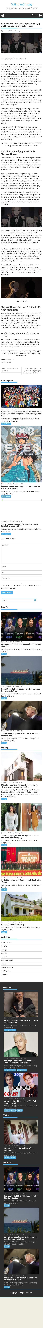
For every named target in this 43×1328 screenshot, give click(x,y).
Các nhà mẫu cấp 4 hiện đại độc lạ (10, 369)
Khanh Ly (17, 31)
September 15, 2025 (8, 409)
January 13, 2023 (10, 1018)
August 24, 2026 (7, 686)
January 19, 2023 (7, 521)
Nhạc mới (4, 957)
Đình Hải (19, 409)
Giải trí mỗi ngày (21, 4)
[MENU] (41, 15)
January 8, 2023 (9, 1098)
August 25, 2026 (7, 642)
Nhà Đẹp (4, 799)
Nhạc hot (4, 953)
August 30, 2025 (7, 484)
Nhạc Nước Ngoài (7, 960)
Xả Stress (4, 974)
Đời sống (4, 654)
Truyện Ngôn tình (7, 967)
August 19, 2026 (7, 731)
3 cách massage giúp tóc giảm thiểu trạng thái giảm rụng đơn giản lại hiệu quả (32, 370)
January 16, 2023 (10, 1145)
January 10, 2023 (10, 1058)
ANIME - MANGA (7, 362)
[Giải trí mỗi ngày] (3, 15)
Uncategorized (6, 971)
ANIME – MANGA (6, 943)
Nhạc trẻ (4, 964)
